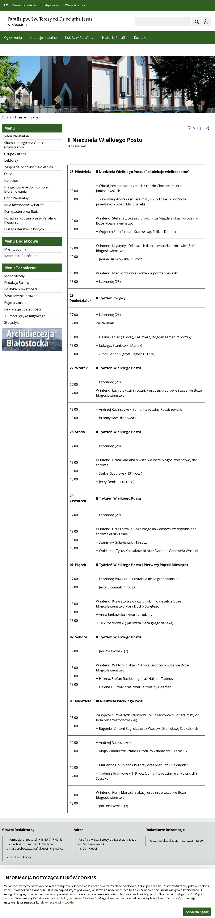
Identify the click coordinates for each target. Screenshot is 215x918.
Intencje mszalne (43, 37)
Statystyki (12, 322)
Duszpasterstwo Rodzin (23, 211)
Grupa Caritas (15, 154)
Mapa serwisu (53, 5)
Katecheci (11, 180)
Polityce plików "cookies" (78, 898)
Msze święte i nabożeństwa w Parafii (33, 50)
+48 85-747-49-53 (50, 839)
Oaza (8, 173)
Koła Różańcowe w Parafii (24, 205)
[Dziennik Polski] (32, 350)
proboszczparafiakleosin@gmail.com (41, 848)
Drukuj (197, 128)
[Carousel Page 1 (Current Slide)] (41, 105)
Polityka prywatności (20, 289)
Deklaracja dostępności (26, 5)
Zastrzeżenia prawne (20, 295)
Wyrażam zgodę (197, 912)
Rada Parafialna (16, 136)
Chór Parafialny (16, 198)
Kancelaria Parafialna (20, 255)
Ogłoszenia (13, 37)
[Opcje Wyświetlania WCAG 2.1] (206, 21)
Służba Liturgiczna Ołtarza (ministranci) (25, 144)
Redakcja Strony (16, 282)
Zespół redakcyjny (19, 857)
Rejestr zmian (15, 302)
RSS (6, 5)
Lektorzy (11, 160)
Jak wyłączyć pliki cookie (57, 902)
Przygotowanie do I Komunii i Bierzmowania (27, 189)
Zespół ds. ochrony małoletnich (28, 167)
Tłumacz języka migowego (25, 316)
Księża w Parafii (77, 37)
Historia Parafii (114, 37)
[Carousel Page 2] (45, 105)
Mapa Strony (14, 276)
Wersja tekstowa (75, 5)
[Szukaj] (196, 21)
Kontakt (140, 37)
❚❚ (8, 104)
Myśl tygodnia (15, 249)
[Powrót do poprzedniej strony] (208, 128)
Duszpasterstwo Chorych (24, 229)
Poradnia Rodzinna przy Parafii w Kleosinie (30, 220)
